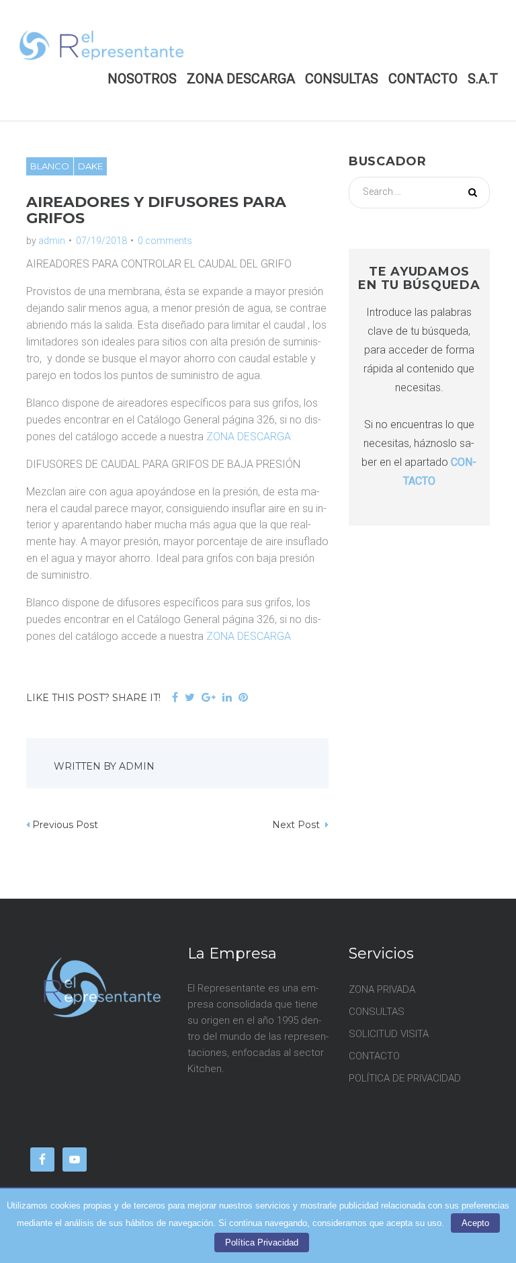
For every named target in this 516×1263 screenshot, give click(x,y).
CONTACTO (423, 79)
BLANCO (49, 166)
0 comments (165, 240)
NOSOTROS (142, 79)
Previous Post (65, 825)
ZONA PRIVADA (382, 989)
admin (51, 240)
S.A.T (483, 79)
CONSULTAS (341, 79)
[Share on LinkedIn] (227, 698)
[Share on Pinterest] (243, 698)
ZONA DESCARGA (241, 79)
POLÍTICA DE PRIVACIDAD (405, 1078)
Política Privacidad (261, 1242)
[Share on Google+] (209, 698)
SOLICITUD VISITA (389, 1034)
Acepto (475, 1223)
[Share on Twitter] (190, 698)
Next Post (297, 825)
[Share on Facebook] (175, 698)
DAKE (90, 166)
